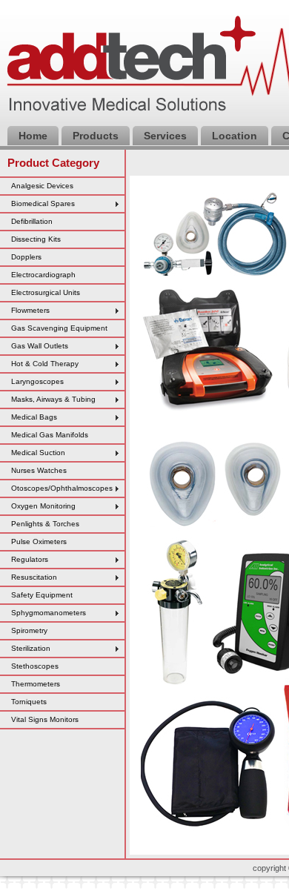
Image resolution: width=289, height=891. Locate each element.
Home (33, 136)
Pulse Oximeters (39, 541)
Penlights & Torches (45, 524)
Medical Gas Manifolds (49, 435)
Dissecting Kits (36, 239)
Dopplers (26, 257)
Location (234, 136)
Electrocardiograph (43, 275)
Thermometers (35, 684)
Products (96, 136)
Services (165, 136)
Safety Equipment (42, 595)
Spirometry (29, 630)
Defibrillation (32, 221)
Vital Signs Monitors (45, 719)
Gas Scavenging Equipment (59, 328)
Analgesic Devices (42, 186)
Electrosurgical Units (45, 292)
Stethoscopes (35, 666)
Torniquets (29, 702)
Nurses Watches (39, 470)
